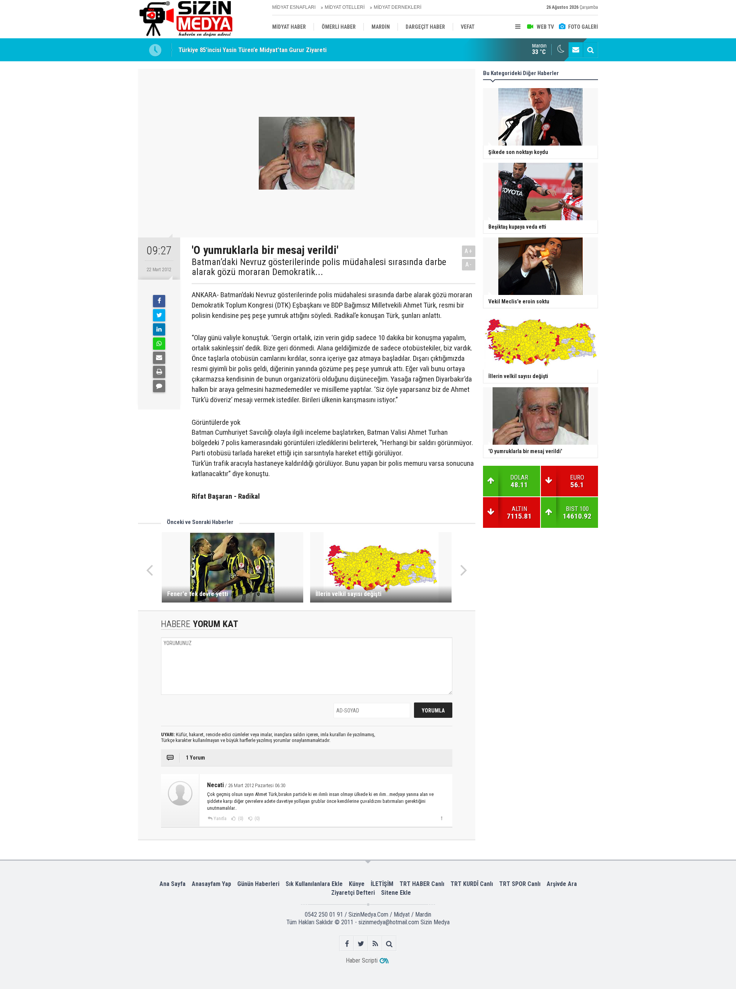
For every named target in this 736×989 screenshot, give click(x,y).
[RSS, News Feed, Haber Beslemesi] (375, 943)
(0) (240, 818)
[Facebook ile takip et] (347, 943)
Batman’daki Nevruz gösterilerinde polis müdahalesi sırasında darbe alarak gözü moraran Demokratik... (319, 267)
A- (468, 264)
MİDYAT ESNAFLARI (293, 7)
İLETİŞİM (382, 883)
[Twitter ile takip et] (361, 943)
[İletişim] (575, 49)
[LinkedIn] (159, 329)
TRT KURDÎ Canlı (471, 883)
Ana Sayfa (172, 883)
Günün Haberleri (258, 883)
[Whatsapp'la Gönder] (159, 343)
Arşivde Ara (562, 883)
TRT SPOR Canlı (519, 883)
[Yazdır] (159, 372)
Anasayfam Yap (211, 883)
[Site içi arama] (590, 49)
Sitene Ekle (396, 892)
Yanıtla (220, 818)
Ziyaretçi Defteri (353, 892)
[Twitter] (159, 315)
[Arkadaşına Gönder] (159, 358)
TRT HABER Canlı (421, 883)
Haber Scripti (362, 960)
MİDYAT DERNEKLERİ (397, 7)
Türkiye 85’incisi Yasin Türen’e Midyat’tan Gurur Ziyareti (252, 50)
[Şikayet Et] (441, 818)
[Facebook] (159, 301)
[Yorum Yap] (159, 386)
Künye (357, 883)
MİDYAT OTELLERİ (345, 7)
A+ (469, 251)
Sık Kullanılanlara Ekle (314, 883)
